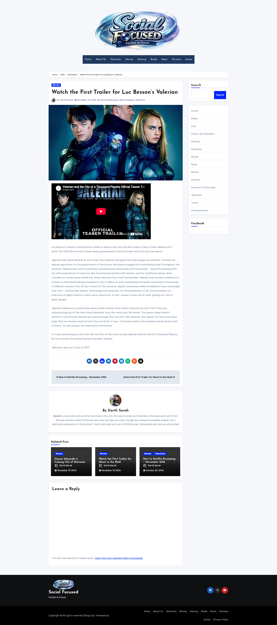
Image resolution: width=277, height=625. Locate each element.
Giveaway (196, 149)
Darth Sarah (66, 100)
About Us (101, 59)
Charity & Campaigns (203, 133)
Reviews (176, 59)
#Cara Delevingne (109, 100)
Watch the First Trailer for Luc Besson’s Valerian (115, 92)
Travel (194, 202)
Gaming (141, 59)
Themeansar (102, 615)
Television (115, 59)
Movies (129, 59)
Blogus (88, 615)
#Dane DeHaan (126, 100)
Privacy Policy (220, 619)
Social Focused (63, 592)
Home (88, 59)
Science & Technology (203, 187)
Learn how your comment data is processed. (119, 558)
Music (164, 59)
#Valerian (140, 100)
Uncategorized (199, 210)
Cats (193, 126)
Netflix (195, 172)
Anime (188, 59)
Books (154, 59)
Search (196, 85)
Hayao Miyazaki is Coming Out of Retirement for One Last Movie (71, 462)
